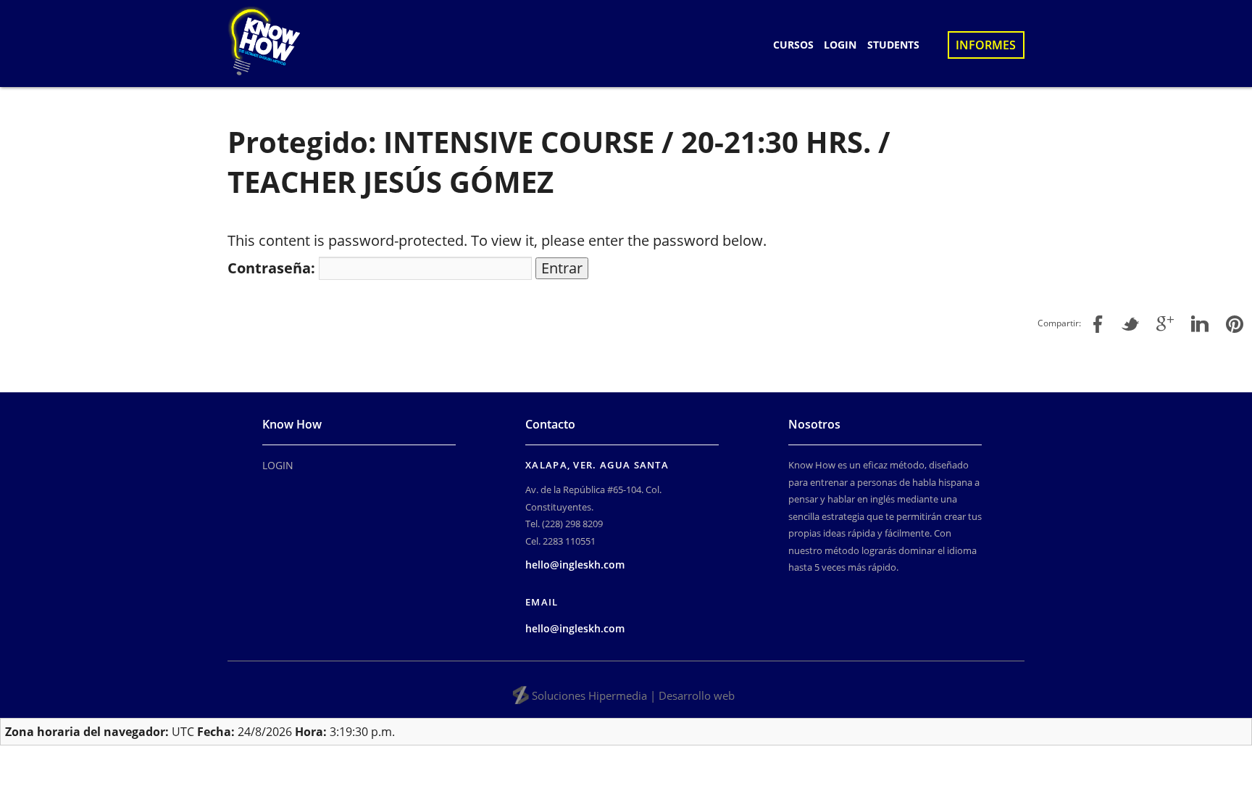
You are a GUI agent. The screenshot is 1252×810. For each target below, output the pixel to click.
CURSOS (793, 44)
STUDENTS (893, 44)
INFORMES (986, 45)
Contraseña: (273, 268)
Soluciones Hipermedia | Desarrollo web (633, 695)
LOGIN (840, 44)
